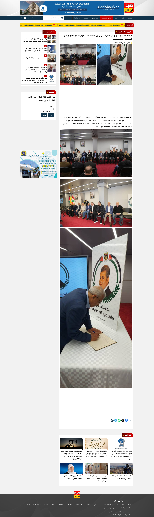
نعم (51, 106)
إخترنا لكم (122, 508)
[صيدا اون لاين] (129, 8)
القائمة (76, 18)
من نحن (130, 512)
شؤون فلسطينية (106, 18)
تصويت (51, 115)
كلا (51, 109)
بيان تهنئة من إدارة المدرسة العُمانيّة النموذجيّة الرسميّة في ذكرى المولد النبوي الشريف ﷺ (102, 25)
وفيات (28, 504)
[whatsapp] (112, 420)
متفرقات (46, 504)
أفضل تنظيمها (47, 111)
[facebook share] (126, 420)
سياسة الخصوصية (120, 512)
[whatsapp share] (119, 420)
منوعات (86, 18)
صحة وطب (69, 504)
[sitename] (77, 494)
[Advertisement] (96, 99)
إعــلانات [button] (130, 508)
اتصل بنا (110, 512)
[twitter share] (122, 420)
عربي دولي (95, 18)
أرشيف (104, 508)
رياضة (53, 504)
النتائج (44, 115)
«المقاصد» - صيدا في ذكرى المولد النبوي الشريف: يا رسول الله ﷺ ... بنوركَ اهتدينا (37, 25)
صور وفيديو (113, 508)
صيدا (116, 18)
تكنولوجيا (60, 504)
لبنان (122, 18)
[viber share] (115, 420)
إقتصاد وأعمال (79, 504)
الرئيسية (129, 18)
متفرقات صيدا (37, 504)
